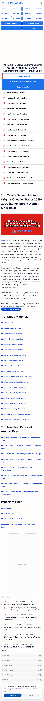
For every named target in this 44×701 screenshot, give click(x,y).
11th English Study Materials (16, 98)
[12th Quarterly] (17, 624)
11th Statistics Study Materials (17, 172)
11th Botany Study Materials (16, 130)
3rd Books (28, 9)
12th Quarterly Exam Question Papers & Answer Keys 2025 (22, 638)
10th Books (16, 18)
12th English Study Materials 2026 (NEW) (19, 647)
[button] (37, 3)
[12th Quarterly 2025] (29, 624)
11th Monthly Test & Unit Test (12, 519)
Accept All (13, 695)
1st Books (5, 9)
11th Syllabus (6, 508)
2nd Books (16, 9)
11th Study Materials (33, 23)
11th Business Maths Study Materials (19, 178)
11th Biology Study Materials (16, 125)
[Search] (40, 3)
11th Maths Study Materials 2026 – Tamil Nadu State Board (21, 618)
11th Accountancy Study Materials (18, 146)
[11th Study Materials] (27, 614)
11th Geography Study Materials (17, 167)
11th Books (27, 18)
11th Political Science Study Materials (19, 183)
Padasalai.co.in (6, 240)
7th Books (28, 13)
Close (31, 695)
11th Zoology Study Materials (16, 135)
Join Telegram (33, 28)
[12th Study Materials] (19, 601)
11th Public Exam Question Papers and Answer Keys (21, 454)
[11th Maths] (16, 614)
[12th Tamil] (30, 601)
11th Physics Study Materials (16, 114)
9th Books (5, 18)
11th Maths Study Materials (16, 109)
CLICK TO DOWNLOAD (11, 309)
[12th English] (16, 644)
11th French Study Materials (16, 103)
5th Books (5, 13)
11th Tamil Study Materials (15, 93)
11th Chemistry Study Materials (17, 119)
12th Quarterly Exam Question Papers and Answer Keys (23, 628)
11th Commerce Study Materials (17, 151)
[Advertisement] (22, 45)
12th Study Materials (11, 23)
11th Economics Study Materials (17, 156)
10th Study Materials (11, 28)
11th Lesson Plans (8, 513)
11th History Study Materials (16, 162)
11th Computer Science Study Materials (20, 141)
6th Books (16, 13)
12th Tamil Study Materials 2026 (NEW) (19, 604)
